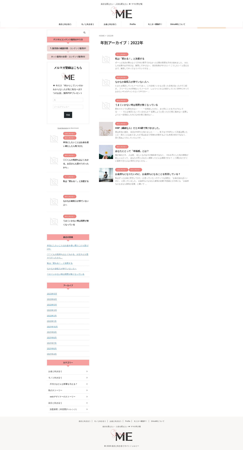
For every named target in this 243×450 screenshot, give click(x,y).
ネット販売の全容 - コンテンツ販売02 (68, 56)
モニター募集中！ (155, 24)
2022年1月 (52, 321)
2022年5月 (52, 305)
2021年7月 (52, 343)
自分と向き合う (65, 24)
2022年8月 (52, 299)
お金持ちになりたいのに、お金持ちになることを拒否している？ (147, 174)
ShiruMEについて (177, 24)
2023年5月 (52, 294)
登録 (68, 115)
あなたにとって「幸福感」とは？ (132, 151)
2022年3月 (52, 310)
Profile (133, 24)
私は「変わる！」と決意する (129, 58)
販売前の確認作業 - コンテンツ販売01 (69, 48)
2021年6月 (52, 348)
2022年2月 (52, 315)
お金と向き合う (110, 24)
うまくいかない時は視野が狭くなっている (136, 104)
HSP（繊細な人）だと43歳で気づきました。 (138, 128)
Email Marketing (63, 128)
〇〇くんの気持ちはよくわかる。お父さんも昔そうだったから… (76, 164)
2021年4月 (52, 354)
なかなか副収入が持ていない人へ (132, 81)
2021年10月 (52, 326)
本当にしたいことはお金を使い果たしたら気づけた (67, 247)
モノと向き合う (87, 24)
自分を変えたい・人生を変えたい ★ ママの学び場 (122, 426)
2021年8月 (52, 337)
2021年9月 (52, 332)
